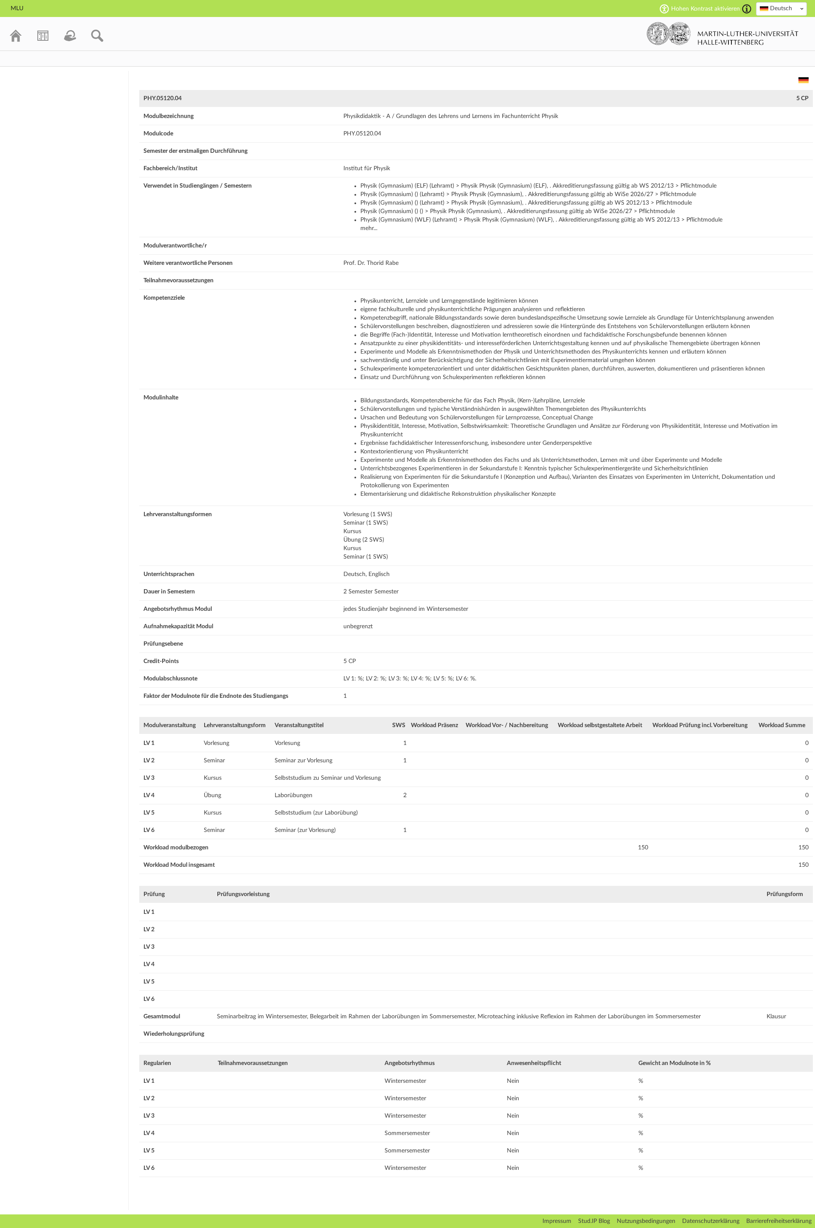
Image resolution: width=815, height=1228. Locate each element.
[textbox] (781, 8)
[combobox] (781, 9)
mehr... (368, 228)
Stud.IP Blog (594, 1221)
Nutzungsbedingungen (646, 1221)
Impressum (556, 1221)
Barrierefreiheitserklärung (779, 1221)
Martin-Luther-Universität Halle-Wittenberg (722, 33)
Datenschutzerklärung (710, 1221)
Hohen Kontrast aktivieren (705, 9)
